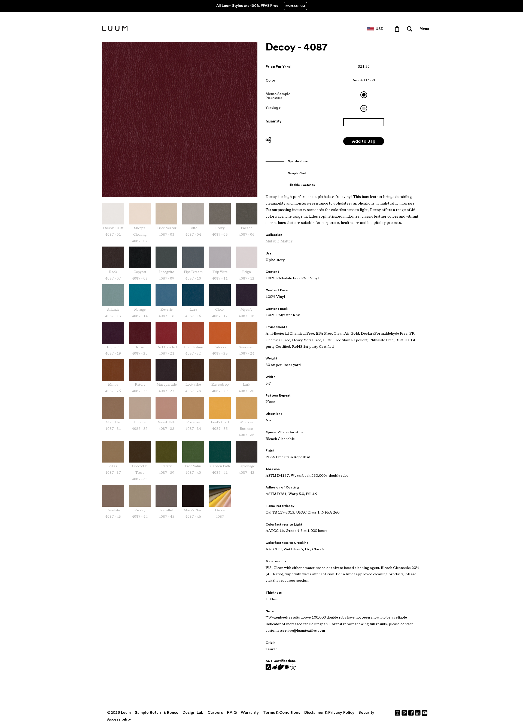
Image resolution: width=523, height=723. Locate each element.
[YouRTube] (425, 712)
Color (270, 80)
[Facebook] (411, 712)
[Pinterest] (405, 712)
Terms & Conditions (281, 712)
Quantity (273, 121)
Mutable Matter (279, 241)
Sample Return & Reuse (156, 712)
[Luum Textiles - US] (114, 30)
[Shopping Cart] (398, 28)
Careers (215, 712)
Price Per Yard (278, 66)
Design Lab (193, 712)
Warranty (250, 712)
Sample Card (297, 173)
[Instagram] (398, 712)
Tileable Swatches (301, 185)
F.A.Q (232, 712)
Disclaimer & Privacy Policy (329, 712)
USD (380, 29)
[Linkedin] (418, 712)
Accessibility (119, 719)
